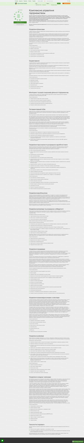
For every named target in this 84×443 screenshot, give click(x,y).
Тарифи (33, 1)
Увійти (59, 3)
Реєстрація (44, 4)
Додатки (21, 1)
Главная (16, 1)
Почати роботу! (20, 22)
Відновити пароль (54, 4)
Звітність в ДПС (40, 1)
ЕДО (45, 1)
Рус (69, 0)
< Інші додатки (20, 9)
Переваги (25, 1)
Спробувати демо (19, 24)
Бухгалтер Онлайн (50, 1)
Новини (29, 1)
